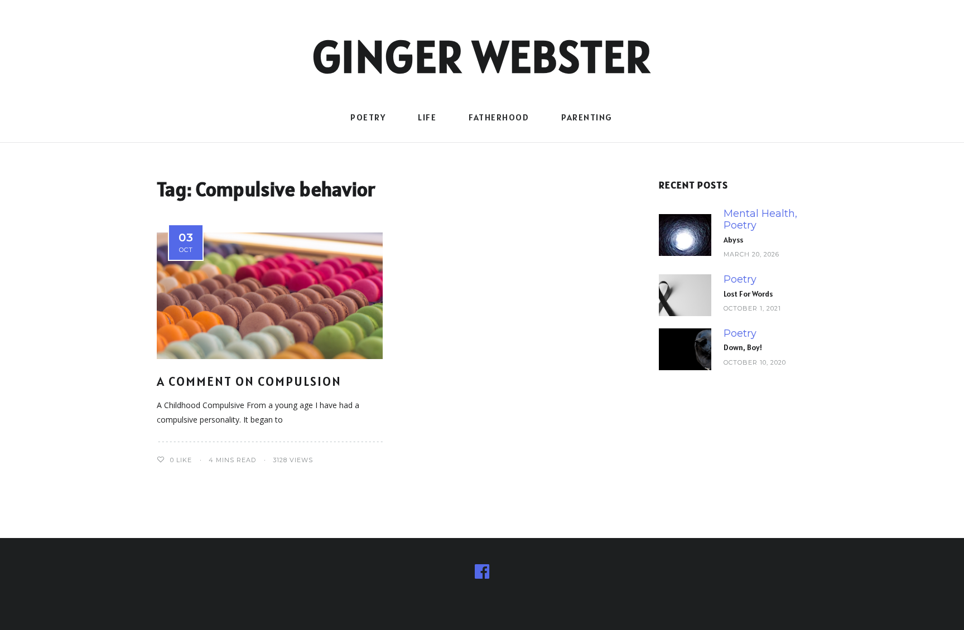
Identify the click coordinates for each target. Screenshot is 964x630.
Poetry (367, 117)
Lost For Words (748, 294)
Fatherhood (499, 117)
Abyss (733, 240)
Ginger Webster (482, 56)
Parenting (587, 117)
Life (427, 117)
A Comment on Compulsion (249, 381)
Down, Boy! (743, 347)
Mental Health (759, 214)
